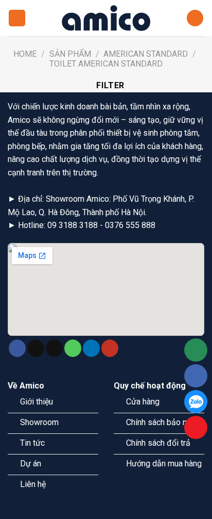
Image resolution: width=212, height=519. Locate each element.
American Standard (145, 54)
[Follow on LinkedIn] (91, 348)
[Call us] (72, 348)
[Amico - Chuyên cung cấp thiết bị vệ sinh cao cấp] (106, 18)
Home (25, 54)
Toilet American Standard (106, 64)
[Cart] (195, 18)
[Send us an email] (54, 348)
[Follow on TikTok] (35, 348)
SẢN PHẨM (70, 54)
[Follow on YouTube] (109, 348)
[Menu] (17, 18)
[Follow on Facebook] (17, 348)
